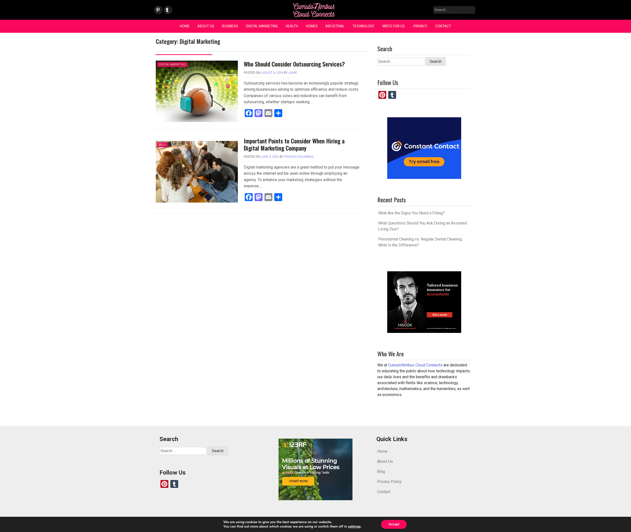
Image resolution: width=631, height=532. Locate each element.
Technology (363, 26)
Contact (443, 26)
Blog (162, 144)
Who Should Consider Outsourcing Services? (294, 63)
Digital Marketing (262, 26)
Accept (393, 524)
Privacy (420, 26)
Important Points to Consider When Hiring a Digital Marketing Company (294, 144)
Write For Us (393, 26)
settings (354, 526)
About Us (205, 26)
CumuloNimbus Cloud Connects (415, 365)
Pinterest (158, 10)
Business (230, 26)
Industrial (335, 26)
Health (292, 26)
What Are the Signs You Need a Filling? (411, 213)
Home (185, 26)
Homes (312, 26)
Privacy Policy (389, 481)
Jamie (292, 72)
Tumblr (167, 10)
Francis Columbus (298, 156)
